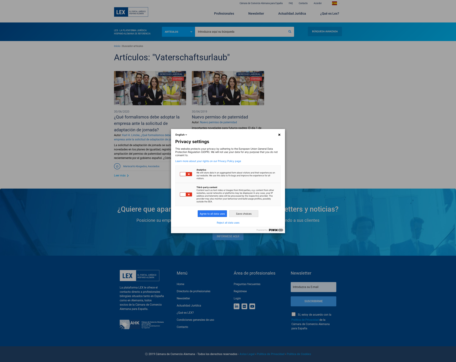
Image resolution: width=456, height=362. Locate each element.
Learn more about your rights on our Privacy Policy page (208, 161)
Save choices (244, 213)
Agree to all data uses (212, 213)
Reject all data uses (228, 222)
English (180, 134)
